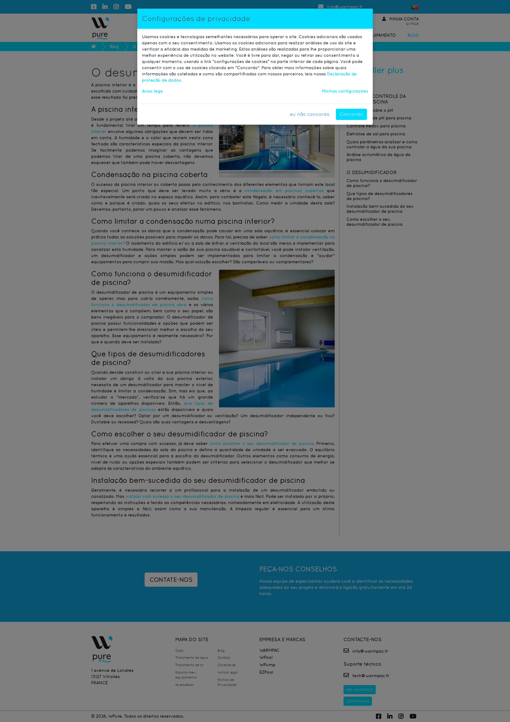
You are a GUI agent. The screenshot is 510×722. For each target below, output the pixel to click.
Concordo (351, 114)
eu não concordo (310, 114)
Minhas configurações (345, 91)
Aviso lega (152, 91)
